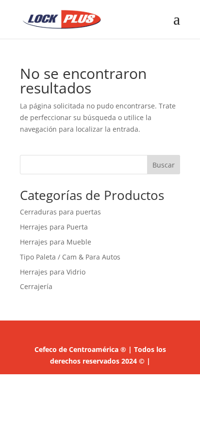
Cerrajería (36, 286)
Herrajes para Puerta (54, 226)
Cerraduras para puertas (60, 211)
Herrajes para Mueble (55, 241)
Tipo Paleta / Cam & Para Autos (70, 256)
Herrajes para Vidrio (52, 271)
